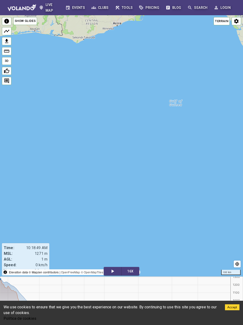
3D (7, 61)
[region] (121, 146)
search (200, 8)
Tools (127, 8)
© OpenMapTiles (92, 272)
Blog (176, 8)
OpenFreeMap (70, 272)
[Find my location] (237, 264)
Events (78, 8)
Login (225, 8)
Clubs (103, 8)
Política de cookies (20, 318)
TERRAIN (221, 21)
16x (130, 271)
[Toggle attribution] (5, 272)
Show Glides (25, 21)
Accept (232, 307)
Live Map (49, 8)
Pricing (152, 8)
